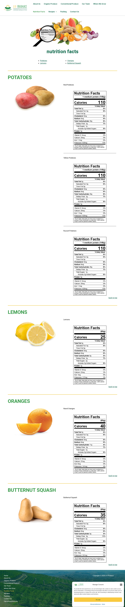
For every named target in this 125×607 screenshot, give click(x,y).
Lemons (43, 63)
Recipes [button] (52, 12)
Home (103, 604)
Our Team (86, 4)
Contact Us (74, 12)
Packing (63, 12)
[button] (121, 585)
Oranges (70, 61)
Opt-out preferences (95, 604)
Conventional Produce (69, 4)
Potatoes (43, 61)
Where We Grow (99, 4)
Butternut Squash (74, 63)
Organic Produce (50, 4)
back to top (113, 298)
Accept (98, 599)
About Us (36, 4)
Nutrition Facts (39, 12)
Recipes (7, 593)
